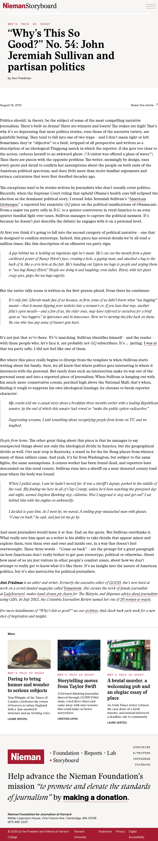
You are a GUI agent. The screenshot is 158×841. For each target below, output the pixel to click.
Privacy (120, 831)
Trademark (105, 831)
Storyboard (66, 760)
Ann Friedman (21, 78)
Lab (111, 753)
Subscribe (141, 747)
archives (91, 611)
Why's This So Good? (29, 24)
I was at (150, 343)
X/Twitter (141, 753)
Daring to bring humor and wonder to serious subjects (28, 685)
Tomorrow (73, 588)
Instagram (141, 758)
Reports (93, 753)
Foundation (66, 753)
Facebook (142, 764)
